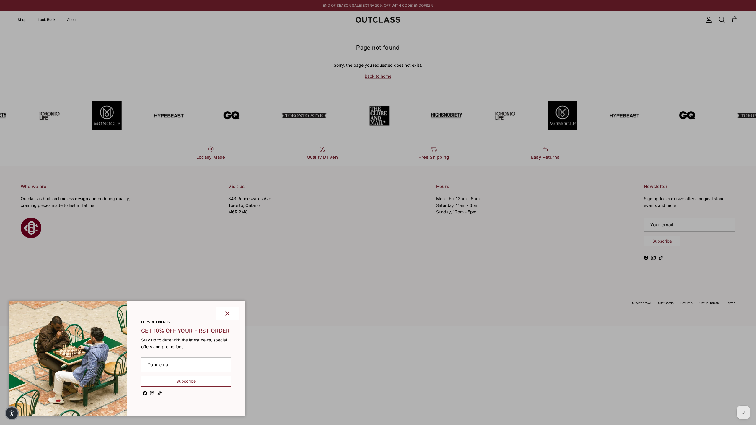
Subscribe (186, 381)
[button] (12, 413)
